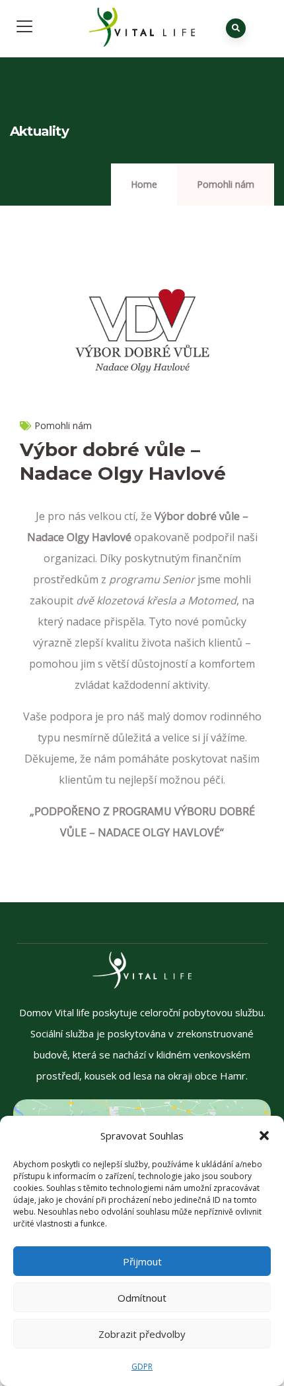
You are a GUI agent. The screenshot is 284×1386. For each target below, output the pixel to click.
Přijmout (142, 1261)
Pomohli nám (225, 184)
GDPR (142, 1366)
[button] (264, 1135)
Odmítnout (142, 1297)
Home (144, 184)
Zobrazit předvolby (142, 1334)
